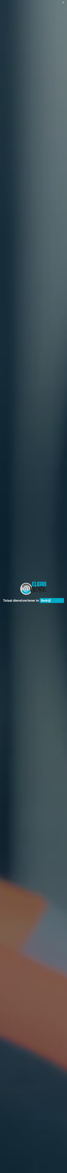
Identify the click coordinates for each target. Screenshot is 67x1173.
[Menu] (63, 2)
